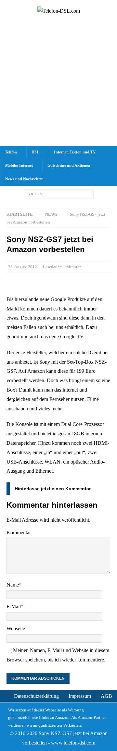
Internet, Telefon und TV (75, 152)
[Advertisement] (58, 84)
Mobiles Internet (19, 165)
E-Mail (13, 606)
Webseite (15, 628)
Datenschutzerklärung (36, 696)
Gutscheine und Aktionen (68, 165)
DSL (35, 152)
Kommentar (18, 532)
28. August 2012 (22, 266)
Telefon (11, 152)
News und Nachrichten (24, 179)
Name (12, 584)
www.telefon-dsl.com (73, 742)
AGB (106, 696)
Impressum (80, 696)
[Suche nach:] (59, 194)
